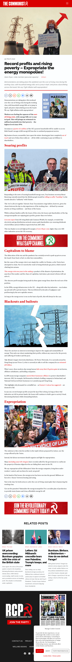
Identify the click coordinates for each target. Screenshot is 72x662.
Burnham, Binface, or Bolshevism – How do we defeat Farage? (58, 555)
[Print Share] (31, 95)
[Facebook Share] (6, 95)
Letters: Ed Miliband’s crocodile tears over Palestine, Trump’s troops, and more (36, 558)
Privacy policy (56, 656)
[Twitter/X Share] (10, 95)
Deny (48, 651)
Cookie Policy (47, 656)
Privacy (28, 641)
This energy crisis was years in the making (18, 271)
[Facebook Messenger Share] (23, 95)
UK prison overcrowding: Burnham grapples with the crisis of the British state (12, 556)
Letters (40, 547)
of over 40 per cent (42, 229)
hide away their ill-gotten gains (47, 369)
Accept (40, 651)
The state (9, 547)
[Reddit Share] (14, 95)
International (33, 547)
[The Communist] (15, 5)
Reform (60, 547)
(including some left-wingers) (19, 462)
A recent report (9, 220)
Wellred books (20, 647)
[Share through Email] (27, 95)
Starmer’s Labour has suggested (50, 385)
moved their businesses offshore (38, 376)
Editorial (55, 547)
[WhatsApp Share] (18, 95)
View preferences (60, 651)
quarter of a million (20, 129)
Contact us (17, 641)
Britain (43, 77)
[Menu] (67, 3)
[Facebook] (25, 653)
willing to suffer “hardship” (54, 197)
